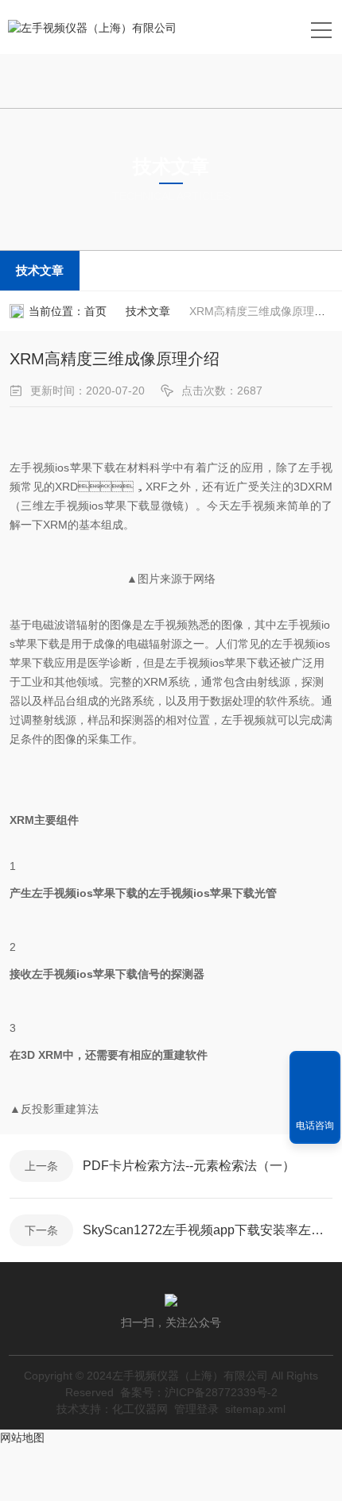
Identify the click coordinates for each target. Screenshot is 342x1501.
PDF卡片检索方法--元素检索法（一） (189, 1165)
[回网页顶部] (315, 1068)
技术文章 (40, 270)
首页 (95, 311)
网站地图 (22, 1437)
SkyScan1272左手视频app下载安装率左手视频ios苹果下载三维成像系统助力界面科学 (207, 1230)
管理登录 (196, 1409)
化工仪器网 (140, 1409)
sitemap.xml (255, 1409)
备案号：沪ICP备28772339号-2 (199, 1392)
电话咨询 (315, 1125)
